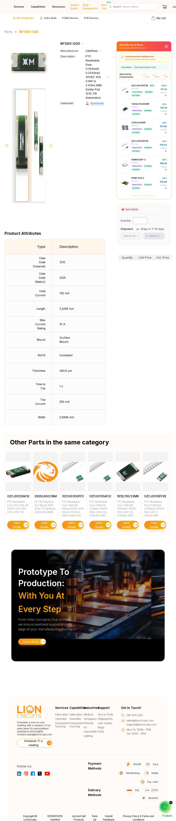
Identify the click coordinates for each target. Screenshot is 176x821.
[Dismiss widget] (171, 802)
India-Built (50, 18)
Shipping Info (105, 718)
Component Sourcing (62, 725)
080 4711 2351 (134, 715)
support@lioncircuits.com (141, 724)
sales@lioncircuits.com (39, 734)
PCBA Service (70, 18)
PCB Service (91, 18)
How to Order (106, 714)
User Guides (105, 723)
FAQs (101, 731)
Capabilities (38, 6)
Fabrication (61, 714)
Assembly (61, 718)
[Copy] (82, 43)
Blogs (101, 727)
